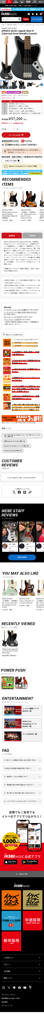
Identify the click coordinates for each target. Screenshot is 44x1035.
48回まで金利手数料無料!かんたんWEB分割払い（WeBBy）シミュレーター (23, 151)
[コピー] (30, 492)
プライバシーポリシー (9, 994)
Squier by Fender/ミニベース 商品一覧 (17, 446)
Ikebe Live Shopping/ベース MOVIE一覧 (30, 724)
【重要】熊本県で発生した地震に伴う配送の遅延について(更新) (22, 5)
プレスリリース (7, 1005)
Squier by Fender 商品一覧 (13, 450)
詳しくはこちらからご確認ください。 (21, 788)
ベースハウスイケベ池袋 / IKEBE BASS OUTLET (20, 312)
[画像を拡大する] (40, 76)
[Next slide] (41, 84)
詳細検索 (25, 19)
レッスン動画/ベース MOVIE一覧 (31, 709)
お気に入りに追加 (10, 161)
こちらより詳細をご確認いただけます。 (23, 804)
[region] (22, 644)
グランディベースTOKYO (12, 317)
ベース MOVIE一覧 (30, 734)
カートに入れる (14, 135)
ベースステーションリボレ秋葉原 (15, 310)
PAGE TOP (23, 874)
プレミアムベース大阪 (11, 319)
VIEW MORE (22, 557)
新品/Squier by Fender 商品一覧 (15, 441)
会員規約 (5, 1002)
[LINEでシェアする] (24, 492)
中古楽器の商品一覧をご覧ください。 (21, 780)
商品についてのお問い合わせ (14, 334)
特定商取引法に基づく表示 (11, 998)
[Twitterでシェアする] (14, 492)
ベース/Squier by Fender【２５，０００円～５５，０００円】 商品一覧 (22, 435)
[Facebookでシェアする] (19, 492)
